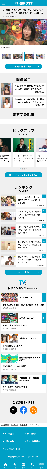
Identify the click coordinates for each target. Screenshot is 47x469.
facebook (23, 410)
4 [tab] (26, 168)
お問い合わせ (10, 441)
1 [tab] (20, 168)
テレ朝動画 (31, 433)
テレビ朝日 (9, 433)
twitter (13, 410)
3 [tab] (24, 168)
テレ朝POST (23, 3)
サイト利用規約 (33, 441)
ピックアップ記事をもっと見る (23, 174)
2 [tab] (22, 168)
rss (33, 410)
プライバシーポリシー (14, 448)
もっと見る (23, 272)
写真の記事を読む (23, 66)
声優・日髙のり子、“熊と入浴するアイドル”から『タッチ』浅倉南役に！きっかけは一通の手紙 (25, 425)
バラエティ (14, 425)
